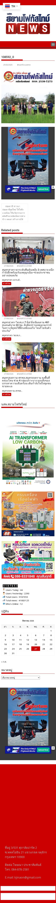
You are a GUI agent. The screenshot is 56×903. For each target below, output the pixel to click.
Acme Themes (29, 898)
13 (35, 639)
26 (27, 648)
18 (20, 644)
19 (27, 644)
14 (43, 639)
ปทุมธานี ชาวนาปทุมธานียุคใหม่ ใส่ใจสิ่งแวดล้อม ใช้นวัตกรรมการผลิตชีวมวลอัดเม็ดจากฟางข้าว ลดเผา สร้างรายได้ (13, 213)
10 (13, 639)
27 (35, 648)
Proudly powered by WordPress (18, 894)
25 (20, 648)
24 (13, 648)
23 (5, 648)
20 (35, 644)
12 (27, 639)
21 (43, 644)
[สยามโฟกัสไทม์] (4, 44)
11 (20, 639)
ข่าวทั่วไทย (6, 283)
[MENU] (53, 44)
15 (51, 639)
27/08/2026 (8, 266)
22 (51, 644)
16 (5, 644)
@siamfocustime (24, 65)
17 (13, 644)
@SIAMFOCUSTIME (24, 266)
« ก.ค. (4, 661)
